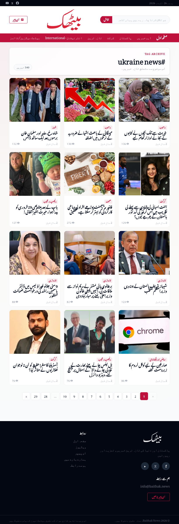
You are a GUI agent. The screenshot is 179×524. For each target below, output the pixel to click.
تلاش (106, 19)
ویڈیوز (81, 446)
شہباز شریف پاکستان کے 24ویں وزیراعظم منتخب (145, 288)
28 (45, 396)
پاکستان (125, 37)
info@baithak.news (155, 486)
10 (65, 396)
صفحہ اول (162, 37)
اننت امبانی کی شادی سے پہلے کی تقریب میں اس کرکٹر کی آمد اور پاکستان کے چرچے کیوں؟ (146, 212)
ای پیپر (16, 19)
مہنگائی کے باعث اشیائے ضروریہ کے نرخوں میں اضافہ (90, 135)
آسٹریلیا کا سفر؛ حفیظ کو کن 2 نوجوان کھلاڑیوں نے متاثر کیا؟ (35, 367)
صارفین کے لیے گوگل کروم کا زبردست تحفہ (148, 367)
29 (35, 396)
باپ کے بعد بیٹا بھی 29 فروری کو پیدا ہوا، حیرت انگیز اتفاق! (37, 209)
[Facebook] (17, 3)
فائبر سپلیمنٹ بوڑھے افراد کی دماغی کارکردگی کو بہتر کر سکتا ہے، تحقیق (90, 209)
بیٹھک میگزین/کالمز (25, 37)
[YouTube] (7, 3)
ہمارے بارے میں (75, 459)
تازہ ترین (95, 37)
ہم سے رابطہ (77, 465)
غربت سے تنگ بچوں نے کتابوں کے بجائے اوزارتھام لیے (145, 135)
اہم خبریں (144, 37)
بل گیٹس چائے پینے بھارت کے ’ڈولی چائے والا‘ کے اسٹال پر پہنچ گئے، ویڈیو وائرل (90, 370)
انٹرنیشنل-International (63, 37)
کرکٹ (110, 37)
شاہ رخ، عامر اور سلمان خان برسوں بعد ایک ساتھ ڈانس (39, 135)
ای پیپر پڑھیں (158, 497)
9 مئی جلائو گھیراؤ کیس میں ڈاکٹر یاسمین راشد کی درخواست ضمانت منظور (35, 291)
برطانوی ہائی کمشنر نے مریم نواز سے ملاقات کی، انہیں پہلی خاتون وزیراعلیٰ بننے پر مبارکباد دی (89, 291)
